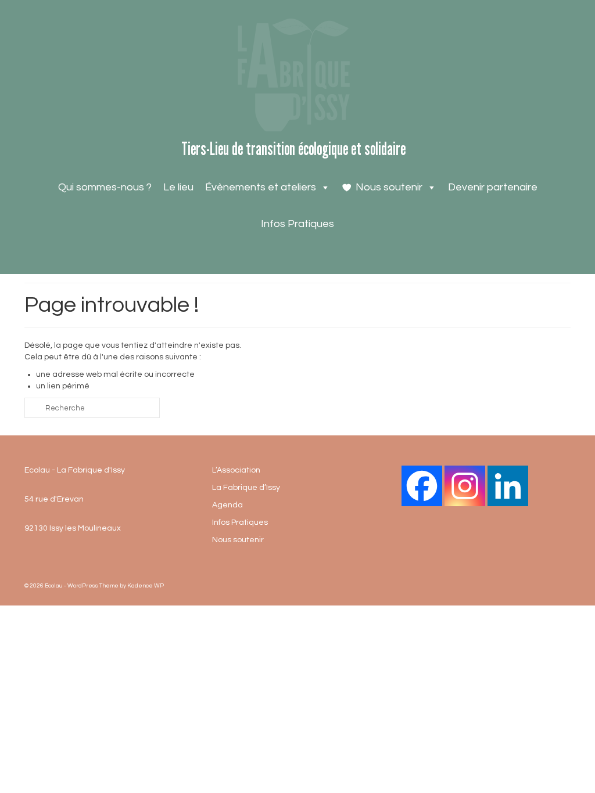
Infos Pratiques (297, 223)
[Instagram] (465, 486)
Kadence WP (145, 586)
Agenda (227, 505)
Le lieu (178, 187)
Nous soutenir (389, 187)
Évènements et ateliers (260, 187)
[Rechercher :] (92, 408)
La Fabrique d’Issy (246, 488)
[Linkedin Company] (508, 486)
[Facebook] (422, 486)
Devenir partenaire (492, 187)
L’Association (236, 470)
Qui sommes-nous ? (105, 187)
